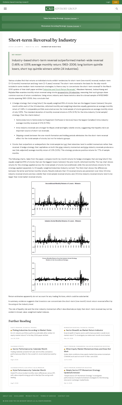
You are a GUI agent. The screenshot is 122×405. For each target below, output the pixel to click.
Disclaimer (19, 396)
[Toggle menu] (5, 8)
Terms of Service (48, 396)
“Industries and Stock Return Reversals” (59, 89)
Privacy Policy (32, 396)
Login (108, 2)
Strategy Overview (70, 18)
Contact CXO (63, 396)
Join (115, 2)
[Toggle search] (116, 8)
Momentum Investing (51, 47)
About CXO (7, 396)
